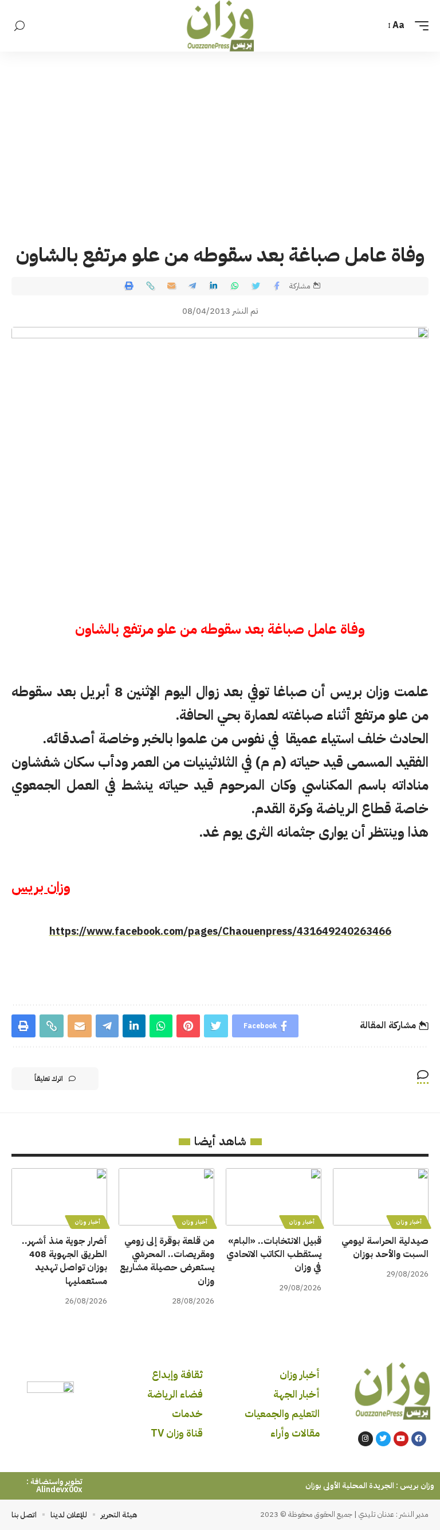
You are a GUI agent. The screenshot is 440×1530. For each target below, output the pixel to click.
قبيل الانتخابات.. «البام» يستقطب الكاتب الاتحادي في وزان (273, 1254)
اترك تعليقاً (48, 1079)
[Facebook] (418, 1438)
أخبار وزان (409, 1221)
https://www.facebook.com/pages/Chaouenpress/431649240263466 (220, 931)
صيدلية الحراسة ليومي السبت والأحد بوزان (385, 1247)
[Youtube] (401, 1438)
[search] (19, 26)
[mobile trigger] (419, 25)
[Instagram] (365, 1438)
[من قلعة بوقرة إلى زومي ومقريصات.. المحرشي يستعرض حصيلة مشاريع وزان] (166, 1196)
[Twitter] (383, 1438)
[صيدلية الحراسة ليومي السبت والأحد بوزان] (381, 1196)
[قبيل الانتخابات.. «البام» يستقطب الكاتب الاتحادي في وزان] (273, 1196)
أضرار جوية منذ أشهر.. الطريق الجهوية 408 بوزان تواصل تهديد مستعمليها (64, 1261)
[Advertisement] (220, 137)
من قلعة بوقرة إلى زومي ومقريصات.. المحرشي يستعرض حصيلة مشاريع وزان (167, 1261)
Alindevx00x (59, 1490)
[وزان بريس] (220, 26)
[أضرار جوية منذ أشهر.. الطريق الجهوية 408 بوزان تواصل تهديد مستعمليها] (59, 1196)
